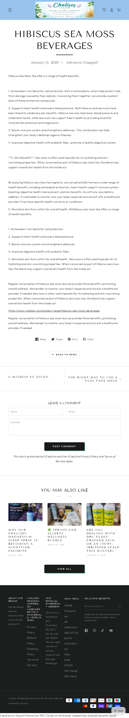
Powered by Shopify (18, 703)
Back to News (66, 354)
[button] (104, 10)
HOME (68, 605)
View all (64, 569)
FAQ (67, 654)
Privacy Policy (89, 456)
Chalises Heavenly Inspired (30, 698)
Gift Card (70, 676)
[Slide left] (60, 497)
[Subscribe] (119, 606)
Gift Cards (70, 670)
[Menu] (10, 10)
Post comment (64, 446)
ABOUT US (71, 632)
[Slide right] (68, 497)
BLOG (68, 638)
